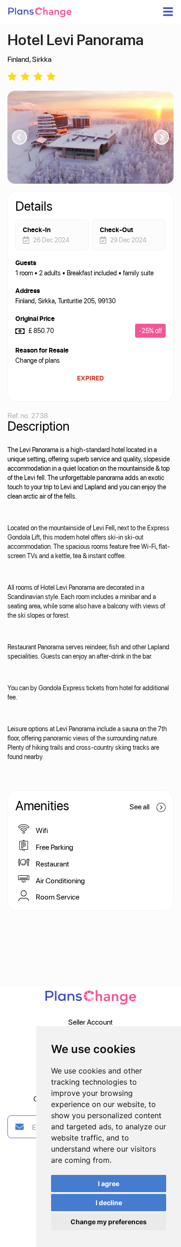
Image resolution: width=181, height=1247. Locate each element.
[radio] (12, 75)
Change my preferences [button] (109, 1222)
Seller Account (90, 1022)
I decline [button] (109, 1203)
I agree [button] (108, 1183)
